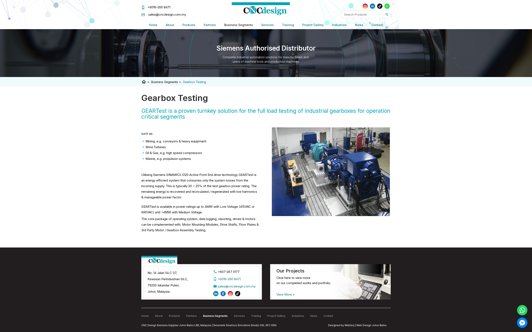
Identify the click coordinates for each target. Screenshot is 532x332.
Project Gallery (313, 25)
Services (267, 25)
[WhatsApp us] (522, 310)
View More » (285, 294)
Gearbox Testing (194, 82)
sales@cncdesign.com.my (167, 14)
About (170, 25)
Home (153, 25)
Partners (210, 25)
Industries (339, 25)
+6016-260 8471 (159, 7)
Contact (377, 25)
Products (188, 25)
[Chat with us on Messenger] (522, 322)
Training (288, 25)
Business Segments (238, 25)
